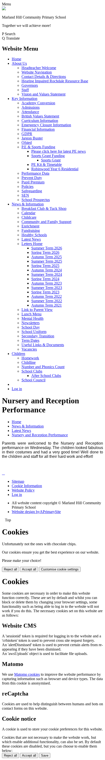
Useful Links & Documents (42, 345)
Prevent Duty (31, 178)
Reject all (10, 569)
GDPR (26, 134)
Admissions (30, 107)
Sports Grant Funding (48, 156)
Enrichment (30, 226)
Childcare (28, 217)
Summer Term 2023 (46, 288)
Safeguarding (31, 191)
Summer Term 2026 (46, 248)
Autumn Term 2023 (46, 283)
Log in (17, 389)
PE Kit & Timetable (46, 164)
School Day (30, 327)
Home (16, 59)
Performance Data (35, 173)
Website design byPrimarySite (36, 512)
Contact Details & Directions (43, 77)
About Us (19, 63)
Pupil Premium (32, 182)
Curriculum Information (39, 120)
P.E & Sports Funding (38, 147)
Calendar (28, 213)
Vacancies (29, 349)
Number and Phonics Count (42, 367)
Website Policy (23, 490)
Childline (28, 362)
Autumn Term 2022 (46, 296)
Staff (25, 90)
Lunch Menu (31, 314)
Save (44, 755)
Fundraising (30, 230)
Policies (27, 186)
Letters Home (31, 244)
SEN (25, 195)
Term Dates (30, 340)
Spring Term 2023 (45, 292)
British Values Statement (40, 116)
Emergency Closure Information (46, 125)
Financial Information (38, 129)
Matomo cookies (27, 674)
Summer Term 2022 (46, 301)
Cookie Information (27, 486)
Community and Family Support (46, 222)
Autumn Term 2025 (46, 257)
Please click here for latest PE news (58, 151)
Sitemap (18, 481)
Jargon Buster (32, 138)
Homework (30, 358)
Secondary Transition (37, 336)
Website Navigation (36, 72)
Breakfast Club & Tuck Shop (43, 208)
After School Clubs (46, 376)
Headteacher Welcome (38, 68)
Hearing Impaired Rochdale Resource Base (54, 81)
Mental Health (32, 318)
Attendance (30, 112)
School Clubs (31, 371)
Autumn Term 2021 (46, 305)
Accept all (29, 569)
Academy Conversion (38, 103)
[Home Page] (4, 9)
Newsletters (30, 323)
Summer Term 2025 (46, 261)
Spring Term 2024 (45, 279)
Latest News (31, 239)
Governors (29, 85)
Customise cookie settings (60, 569)
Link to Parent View (37, 310)
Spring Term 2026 (45, 252)
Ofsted (26, 142)
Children (18, 354)
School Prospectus (35, 200)
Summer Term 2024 (46, 274)
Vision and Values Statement (43, 94)
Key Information (24, 98)
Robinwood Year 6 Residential (54, 169)
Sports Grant (51, 160)
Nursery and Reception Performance (40, 435)
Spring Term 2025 (45, 266)
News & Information (28, 204)
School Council (33, 380)
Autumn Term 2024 (46, 270)
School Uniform (33, 332)
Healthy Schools (34, 235)
